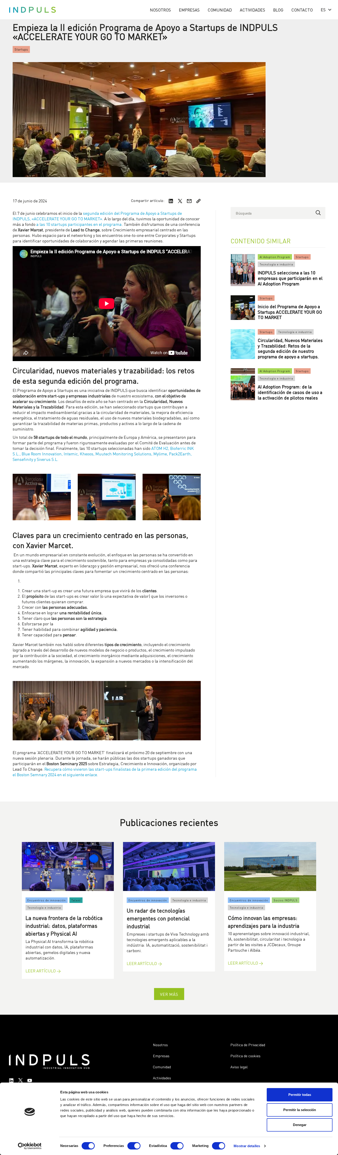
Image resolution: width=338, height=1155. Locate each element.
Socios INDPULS (286, 900)
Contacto (302, 9)
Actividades (252, 9)
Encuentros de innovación (46, 900)
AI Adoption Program (275, 257)
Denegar (299, 1125)
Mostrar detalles (247, 1146)
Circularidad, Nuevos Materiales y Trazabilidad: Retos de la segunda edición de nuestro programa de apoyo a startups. (290, 348)
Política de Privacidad (247, 1044)
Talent (76, 900)
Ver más (169, 994)
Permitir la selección (299, 1110)
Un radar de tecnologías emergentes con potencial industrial (158, 917)
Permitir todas (299, 1095)
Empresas (189, 9)
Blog (278, 9)
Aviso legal (239, 1066)
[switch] (133, 1145)
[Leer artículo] (68, 866)
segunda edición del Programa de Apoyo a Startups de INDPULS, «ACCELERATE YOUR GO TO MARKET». (97, 215)
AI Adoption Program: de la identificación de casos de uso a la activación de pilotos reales (290, 391)
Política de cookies (245, 1055)
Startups (21, 49)
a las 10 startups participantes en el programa (79, 224)
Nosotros (160, 9)
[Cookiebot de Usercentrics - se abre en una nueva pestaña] (30, 1146)
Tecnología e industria (276, 264)
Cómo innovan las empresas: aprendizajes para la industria (263, 921)
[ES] (325, 9)
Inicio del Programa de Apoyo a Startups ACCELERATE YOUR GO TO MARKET (290, 311)
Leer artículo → (43, 970)
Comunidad (220, 9)
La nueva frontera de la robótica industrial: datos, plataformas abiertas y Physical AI (64, 925)
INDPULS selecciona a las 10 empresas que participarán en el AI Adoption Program (290, 277)
